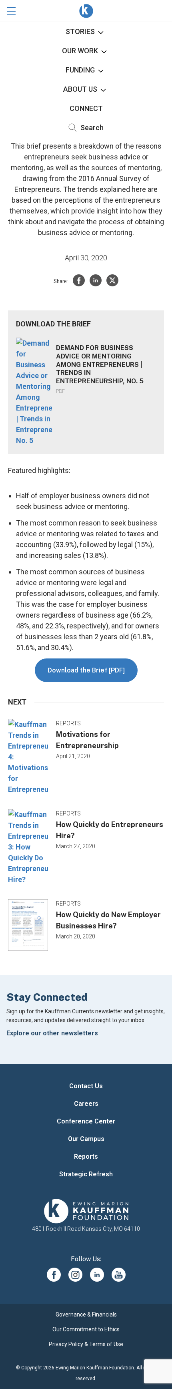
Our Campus (86, 1139)
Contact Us (86, 1086)
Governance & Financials (86, 1314)
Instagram (75, 1274)
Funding (80, 70)
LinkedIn (97, 1274)
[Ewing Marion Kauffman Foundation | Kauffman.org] (86, 1211)
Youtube (118, 1274)
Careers (86, 1103)
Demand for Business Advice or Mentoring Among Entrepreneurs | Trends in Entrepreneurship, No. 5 (100, 364)
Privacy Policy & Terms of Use (86, 1344)
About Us (80, 89)
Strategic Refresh (86, 1174)
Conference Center (86, 1121)
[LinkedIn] (96, 280)
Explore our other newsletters (52, 1033)
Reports (86, 1156)
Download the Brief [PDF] (86, 670)
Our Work (80, 50)
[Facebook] (79, 280)
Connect (86, 108)
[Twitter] (112, 280)
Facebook (53, 1274)
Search (91, 127)
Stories (80, 31)
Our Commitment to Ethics (86, 1329)
